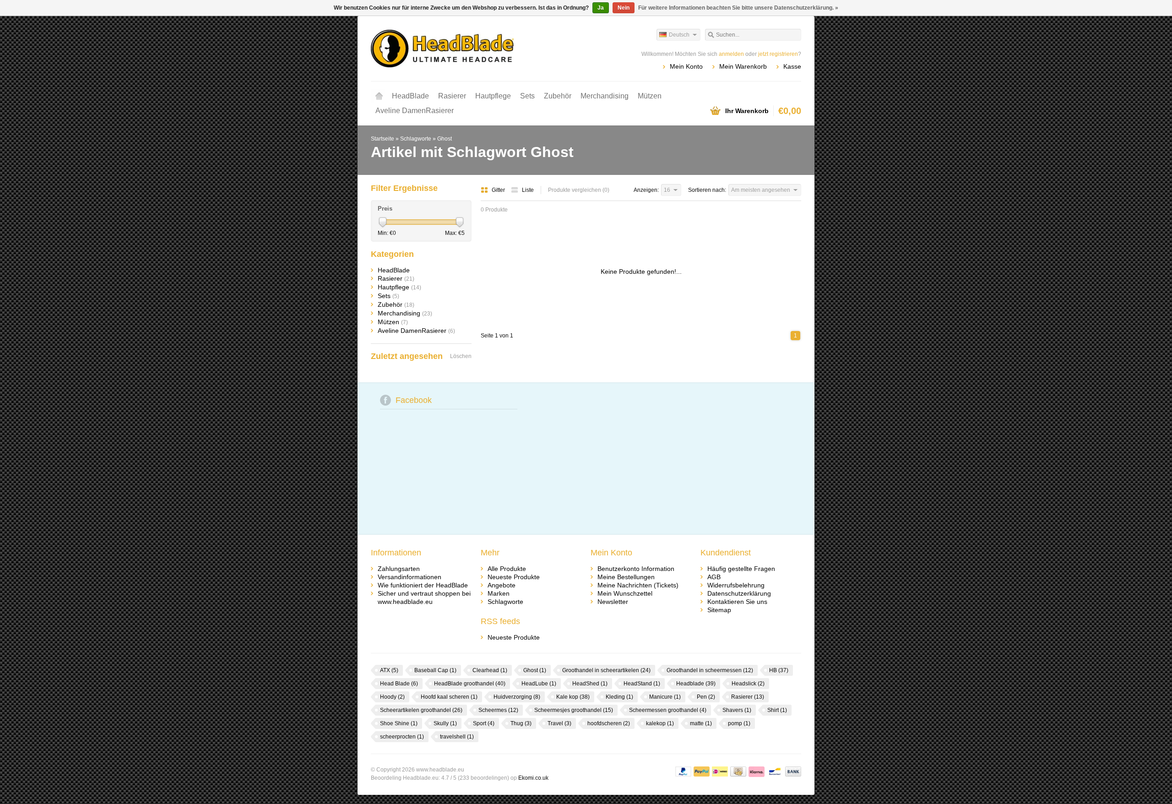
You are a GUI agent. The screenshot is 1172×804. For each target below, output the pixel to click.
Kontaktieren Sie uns (737, 601)
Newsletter (612, 601)
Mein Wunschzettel (624, 593)
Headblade (696, 683)
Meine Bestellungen (626, 577)
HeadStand (642, 683)
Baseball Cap (435, 670)
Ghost (444, 139)
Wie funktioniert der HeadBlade (423, 585)
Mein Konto (686, 66)
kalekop (660, 723)
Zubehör (557, 96)
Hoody (392, 697)
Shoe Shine (399, 723)
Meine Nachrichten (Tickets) (637, 585)
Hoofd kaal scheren (449, 697)
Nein (623, 8)
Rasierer (452, 96)
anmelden (731, 54)
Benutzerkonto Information (635, 568)
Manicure (665, 697)
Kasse (792, 66)
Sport (483, 723)
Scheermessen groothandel (667, 710)
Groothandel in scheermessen (710, 670)
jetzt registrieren (778, 54)
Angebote (501, 585)
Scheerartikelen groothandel (421, 710)
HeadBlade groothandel (469, 683)
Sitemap (719, 610)
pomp (739, 723)
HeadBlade (410, 96)
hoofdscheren (608, 723)
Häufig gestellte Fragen (741, 568)
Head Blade (399, 683)
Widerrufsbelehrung (736, 585)
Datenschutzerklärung (739, 593)
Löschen (461, 356)
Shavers (736, 710)
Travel (559, 723)
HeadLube (538, 683)
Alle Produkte (507, 568)
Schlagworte (415, 139)
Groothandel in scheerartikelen (606, 670)
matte (701, 723)
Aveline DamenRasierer (414, 110)
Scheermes (498, 710)
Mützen (650, 96)
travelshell (457, 736)
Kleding (619, 697)
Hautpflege (493, 96)
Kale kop (573, 697)
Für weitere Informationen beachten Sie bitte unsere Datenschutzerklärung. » (738, 8)
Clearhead (489, 670)
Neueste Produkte (514, 577)
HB (778, 670)
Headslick (748, 683)
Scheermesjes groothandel (573, 710)
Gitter (499, 190)
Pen (706, 697)
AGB (714, 577)
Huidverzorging (517, 697)
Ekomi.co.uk (533, 778)
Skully (445, 723)
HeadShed (590, 683)
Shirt (777, 710)
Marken (499, 593)
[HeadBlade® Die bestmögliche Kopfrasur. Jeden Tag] (478, 48)
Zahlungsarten (399, 568)
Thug (521, 723)
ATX (389, 670)
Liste (528, 190)
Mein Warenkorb (743, 66)
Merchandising (605, 96)
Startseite (379, 96)
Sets (527, 96)
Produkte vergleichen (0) (578, 190)
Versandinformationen (409, 577)
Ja (600, 8)
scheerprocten (402, 736)
